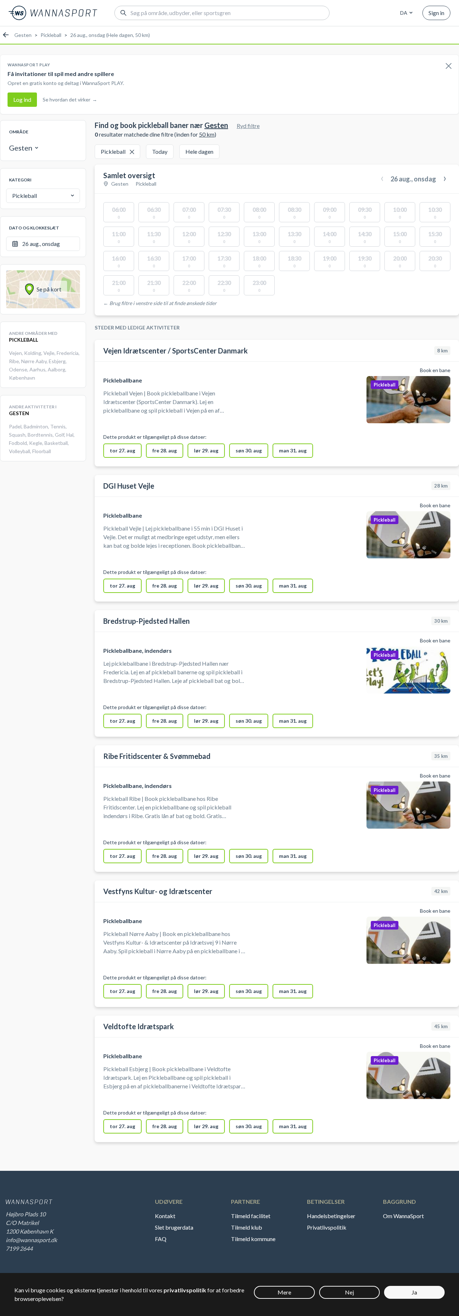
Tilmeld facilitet (250, 1215)
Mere (284, 1292)
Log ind (22, 99)
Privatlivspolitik (326, 1227)
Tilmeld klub (246, 1227)
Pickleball (51, 35)
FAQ (160, 1238)
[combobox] (405, 13)
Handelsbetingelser (331, 1215)
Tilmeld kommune (253, 1238)
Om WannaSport (403, 1215)
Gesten (23, 35)
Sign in (436, 12)
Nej (349, 1292)
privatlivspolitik (185, 1290)
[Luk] (448, 66)
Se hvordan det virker (70, 99)
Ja (414, 1292)
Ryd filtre (248, 125)
